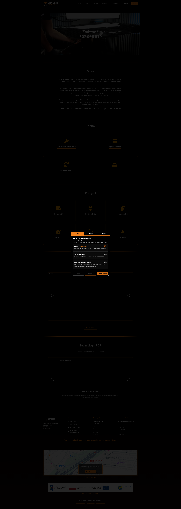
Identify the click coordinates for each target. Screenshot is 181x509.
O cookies (103, 233)
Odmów (78, 273)
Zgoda (77, 233)
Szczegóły (90, 233)
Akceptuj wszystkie (102, 273)
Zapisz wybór (90, 273)
